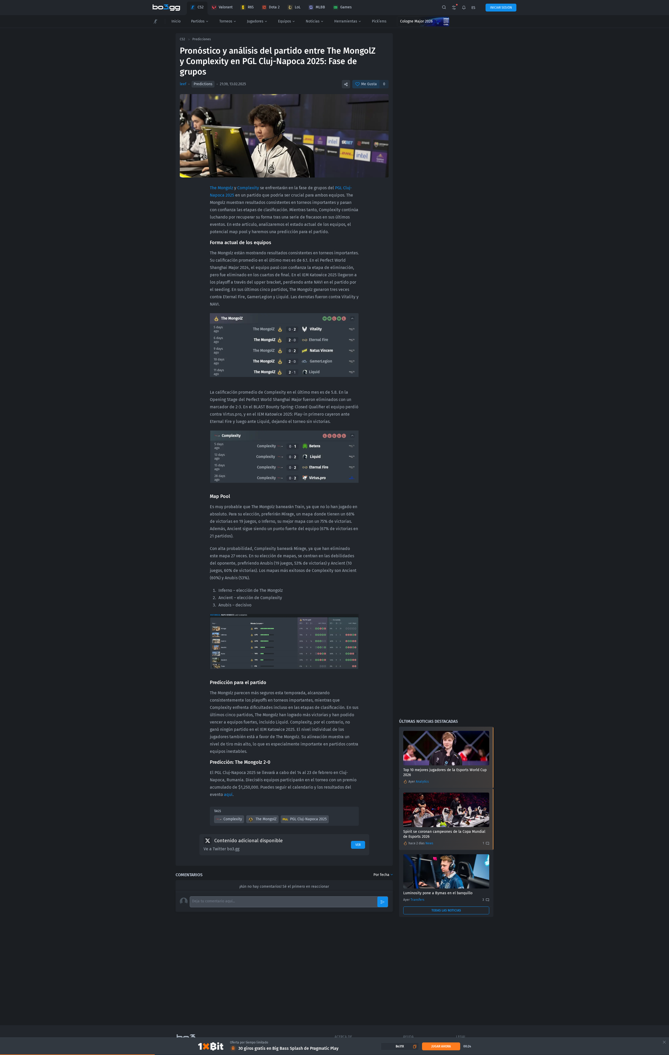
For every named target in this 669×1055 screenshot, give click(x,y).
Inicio (176, 21)
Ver (358, 845)
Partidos (198, 21)
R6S (251, 7)
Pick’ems (379, 21)
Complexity (248, 187)
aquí (228, 794)
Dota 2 (274, 7)
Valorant (226, 7)
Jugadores (255, 21)
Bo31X (400, 1046)
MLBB (320, 7)
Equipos (284, 21)
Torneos (225, 21)
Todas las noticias (446, 910)
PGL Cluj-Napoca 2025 (308, 819)
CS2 (201, 7)
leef (183, 84)
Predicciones (201, 39)
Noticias (313, 21)
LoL (298, 7)
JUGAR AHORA (441, 1046)
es (473, 7)
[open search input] (444, 8)
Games (346, 7)
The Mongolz (221, 187)
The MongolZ (266, 819)
